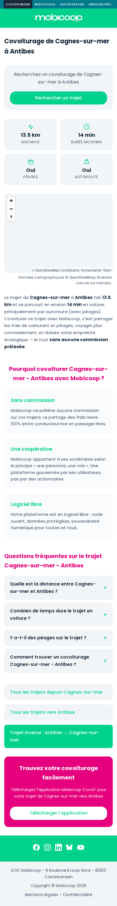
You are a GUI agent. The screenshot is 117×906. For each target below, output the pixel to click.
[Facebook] (36, 848)
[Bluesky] (69, 848)
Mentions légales (41, 895)
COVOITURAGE (18, 4)
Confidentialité (77, 895)
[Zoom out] (11, 209)
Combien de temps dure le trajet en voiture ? (51, 614)
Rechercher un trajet (58, 98)
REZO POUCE (45, 4)
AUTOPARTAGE (72, 4)
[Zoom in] (11, 200)
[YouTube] (80, 848)
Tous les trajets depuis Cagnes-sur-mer (56, 692)
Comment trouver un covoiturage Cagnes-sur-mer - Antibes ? (49, 661)
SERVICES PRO (100, 4)
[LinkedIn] (58, 848)
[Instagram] (47, 848)
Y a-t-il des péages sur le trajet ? (48, 637)
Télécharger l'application (58, 813)
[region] (58, 233)
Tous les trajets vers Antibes (42, 712)
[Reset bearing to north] (11, 217)
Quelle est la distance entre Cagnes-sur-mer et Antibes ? (52, 588)
